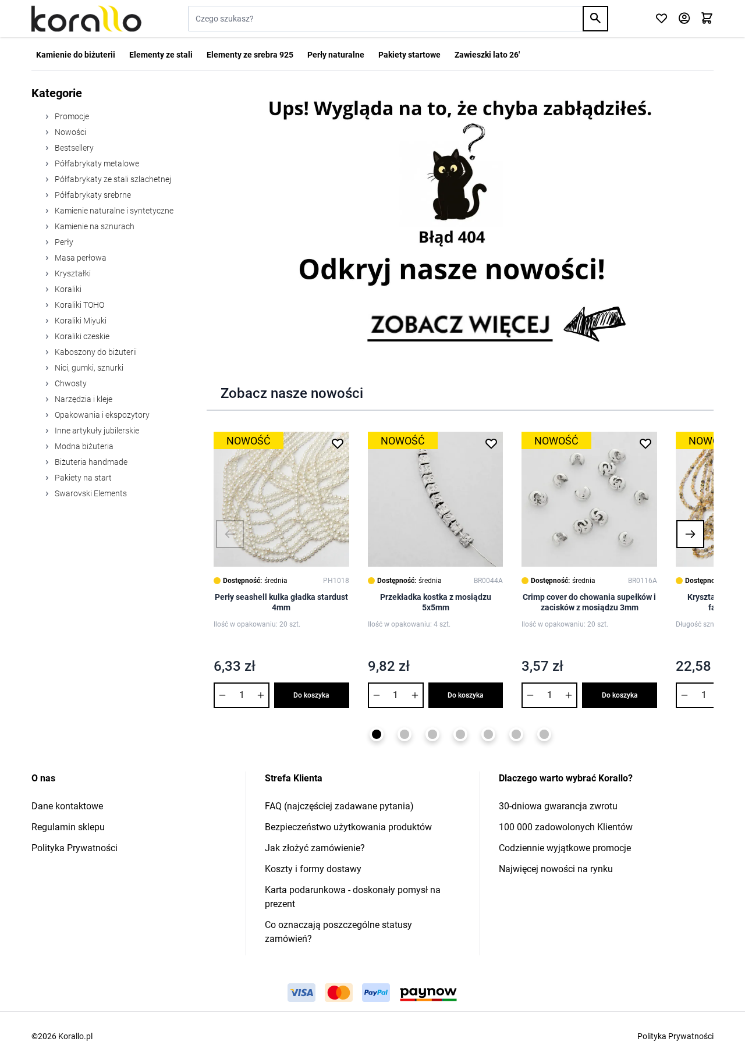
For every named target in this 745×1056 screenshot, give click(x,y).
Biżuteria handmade (90, 462)
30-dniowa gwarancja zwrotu (558, 806)
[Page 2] (404, 734)
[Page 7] (544, 734)
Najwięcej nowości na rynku (556, 868)
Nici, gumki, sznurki (88, 367)
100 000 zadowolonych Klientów (566, 827)
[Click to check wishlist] (661, 19)
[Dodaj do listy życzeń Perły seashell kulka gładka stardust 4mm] (338, 443)
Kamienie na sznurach (93, 226)
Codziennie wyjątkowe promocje (565, 848)
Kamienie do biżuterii (75, 54)
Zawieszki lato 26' (487, 54)
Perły (63, 242)
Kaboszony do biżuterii (95, 352)
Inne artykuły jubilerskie (96, 430)
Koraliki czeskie (81, 336)
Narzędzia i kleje (82, 399)
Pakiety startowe (409, 54)
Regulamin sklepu (68, 827)
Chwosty (70, 383)
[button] (230, 534)
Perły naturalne (335, 54)
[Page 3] (432, 734)
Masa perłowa (80, 257)
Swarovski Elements (90, 493)
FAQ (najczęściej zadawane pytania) (339, 806)
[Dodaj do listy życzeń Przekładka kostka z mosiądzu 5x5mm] (491, 443)
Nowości (69, 132)
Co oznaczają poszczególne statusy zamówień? (338, 931)
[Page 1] (376, 734)
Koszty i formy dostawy (313, 868)
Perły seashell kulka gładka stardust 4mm (281, 602)
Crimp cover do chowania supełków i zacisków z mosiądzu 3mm (589, 602)
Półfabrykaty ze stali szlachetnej (112, 179)
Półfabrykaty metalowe (96, 163)
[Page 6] (516, 734)
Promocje (71, 116)
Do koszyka (311, 695)
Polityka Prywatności (74, 848)
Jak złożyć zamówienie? (315, 848)
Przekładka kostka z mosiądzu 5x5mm (435, 602)
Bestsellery (73, 147)
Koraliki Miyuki (80, 320)
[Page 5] (488, 734)
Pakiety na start (82, 477)
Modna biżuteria (83, 446)
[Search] (595, 18)
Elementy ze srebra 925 (250, 54)
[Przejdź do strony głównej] (86, 19)
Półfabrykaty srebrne (92, 195)
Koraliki (67, 289)
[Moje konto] (684, 19)
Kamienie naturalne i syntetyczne (113, 210)
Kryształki (72, 273)
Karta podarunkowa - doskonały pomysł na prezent (353, 896)
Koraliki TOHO (78, 305)
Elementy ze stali (161, 54)
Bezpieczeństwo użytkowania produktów (348, 827)
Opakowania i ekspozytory (101, 414)
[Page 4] (460, 734)
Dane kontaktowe (67, 806)
